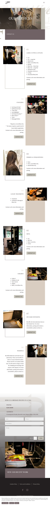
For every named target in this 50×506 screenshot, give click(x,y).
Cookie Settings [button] (5, 503)
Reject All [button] (16, 503)
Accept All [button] (11, 503)
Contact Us (31, 84)
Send (40, 438)
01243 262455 (9, 407)
